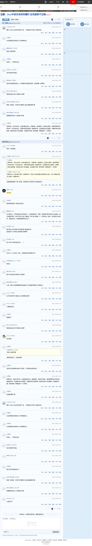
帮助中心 (65, 540)
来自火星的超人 (10, 112)
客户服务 (50, 540)
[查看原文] (48, 14)
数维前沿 (8, 455)
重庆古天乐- (9, 271)
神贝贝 (8, 91)
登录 (73, 2)
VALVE (8, 145)
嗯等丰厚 (8, 80)
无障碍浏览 (12, 2)
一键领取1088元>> (84, 10)
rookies (8, 335)
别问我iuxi (8, 69)
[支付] (63, 2)
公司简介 (34, 540)
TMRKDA (8, 498)
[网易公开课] (51, 2)
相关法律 (55, 540)
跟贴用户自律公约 (47, 23)
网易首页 (2, 2)
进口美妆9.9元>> (84, 7)
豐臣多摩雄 (9, 282)
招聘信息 (44, 540)
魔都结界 (8, 211)
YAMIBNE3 (9, 27)
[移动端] (45, 2)
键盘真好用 (9, 48)
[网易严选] (58, 2)
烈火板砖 (8, 226)
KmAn (7, 293)
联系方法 (39, 540)
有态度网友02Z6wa (10, 260)
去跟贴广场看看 (14, 19)
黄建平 (8, 189)
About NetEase (28, 540)
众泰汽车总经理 (10, 102)
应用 (6, 2)
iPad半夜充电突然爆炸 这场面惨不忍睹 (26, 14)
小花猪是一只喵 (10, 156)
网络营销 (60, 540)
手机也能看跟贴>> (57, 23)
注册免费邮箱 (80, 2)
